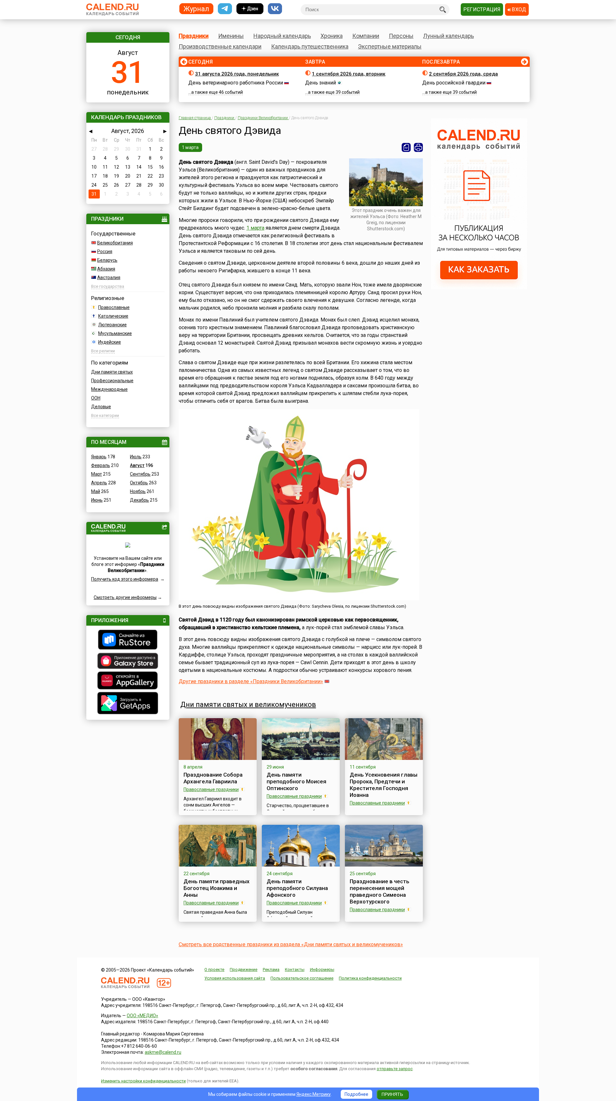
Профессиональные (112, 380)
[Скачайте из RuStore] (127, 640)
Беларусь (107, 260)
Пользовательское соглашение (301, 978)
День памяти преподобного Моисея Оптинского (296, 781)
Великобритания (115, 242)
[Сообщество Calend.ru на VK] (275, 8)
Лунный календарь (448, 35)
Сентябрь (140, 474)
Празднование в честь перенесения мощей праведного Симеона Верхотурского (379, 891)
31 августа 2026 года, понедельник (237, 74)
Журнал (196, 8)
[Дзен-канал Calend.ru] (249, 8)
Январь (99, 456)
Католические (113, 316)
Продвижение (243, 969)
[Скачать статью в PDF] (406, 147)
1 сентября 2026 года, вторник (348, 74)
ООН (95, 398)
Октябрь (139, 482)
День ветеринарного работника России (235, 83)
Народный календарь (282, 35)
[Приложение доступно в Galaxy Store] (127, 662)
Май (95, 491)
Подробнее (356, 1094)
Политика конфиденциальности (370, 978)
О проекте (214, 969)
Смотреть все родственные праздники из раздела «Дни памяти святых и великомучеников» (291, 944)
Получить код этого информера (124, 579)
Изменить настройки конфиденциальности (143, 1081)
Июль (135, 456)
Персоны (401, 35)
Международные (109, 389)
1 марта (190, 147)
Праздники (194, 35)
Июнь (97, 500)
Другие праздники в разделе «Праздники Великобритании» (251, 681)
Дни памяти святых (112, 371)
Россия (104, 251)
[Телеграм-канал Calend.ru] (225, 8)
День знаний (320, 83)
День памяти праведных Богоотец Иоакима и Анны (217, 888)
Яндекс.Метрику (313, 1094)
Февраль (100, 465)
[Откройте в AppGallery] (127, 681)
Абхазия (106, 268)
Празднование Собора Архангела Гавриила (213, 778)
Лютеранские (112, 324)
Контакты (294, 969)
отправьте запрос (395, 1068)
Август (137, 465)
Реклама (271, 969)
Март (96, 474)
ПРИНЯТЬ (392, 1094)
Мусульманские (115, 333)
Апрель (99, 482)
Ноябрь (138, 491)
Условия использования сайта (234, 978)
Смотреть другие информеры (125, 597)
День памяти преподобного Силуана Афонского (297, 888)
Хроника (332, 35)
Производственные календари (220, 46)
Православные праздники (211, 789)
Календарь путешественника (309, 46)
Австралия (108, 277)
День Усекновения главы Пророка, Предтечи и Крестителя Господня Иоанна (383, 784)
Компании (365, 35)
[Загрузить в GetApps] (127, 704)
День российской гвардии (453, 83)
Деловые (101, 406)
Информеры (322, 969)
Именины (231, 35)
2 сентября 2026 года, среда (463, 74)
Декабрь (139, 500)
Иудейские (109, 342)
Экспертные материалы (390, 46)
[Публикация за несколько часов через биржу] (479, 287)
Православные (114, 307)
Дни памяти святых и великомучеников (248, 704)
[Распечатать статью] (418, 147)
